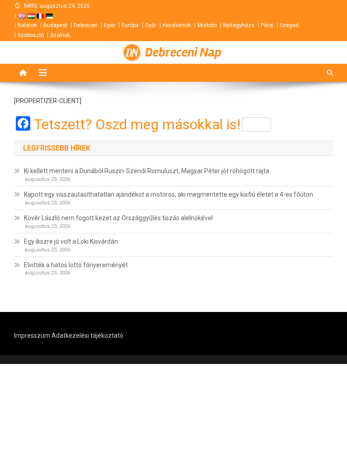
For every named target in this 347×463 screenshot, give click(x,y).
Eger (109, 25)
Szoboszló (31, 35)
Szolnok (60, 35)
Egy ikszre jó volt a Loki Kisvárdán (71, 241)
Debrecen (86, 25)
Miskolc (207, 25)
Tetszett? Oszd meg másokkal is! (137, 124)
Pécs (267, 25)
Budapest (55, 25)
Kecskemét (177, 25)
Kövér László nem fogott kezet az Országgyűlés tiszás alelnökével (118, 218)
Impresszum (32, 335)
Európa (130, 25)
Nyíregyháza (238, 25)
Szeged (289, 25)
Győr (150, 25)
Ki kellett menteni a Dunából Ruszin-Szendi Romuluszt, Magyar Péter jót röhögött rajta (146, 171)
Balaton (27, 25)
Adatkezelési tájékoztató (87, 335)
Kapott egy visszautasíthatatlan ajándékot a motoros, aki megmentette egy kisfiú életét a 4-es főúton (168, 194)
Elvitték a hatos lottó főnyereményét (76, 265)
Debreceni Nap (183, 52)
